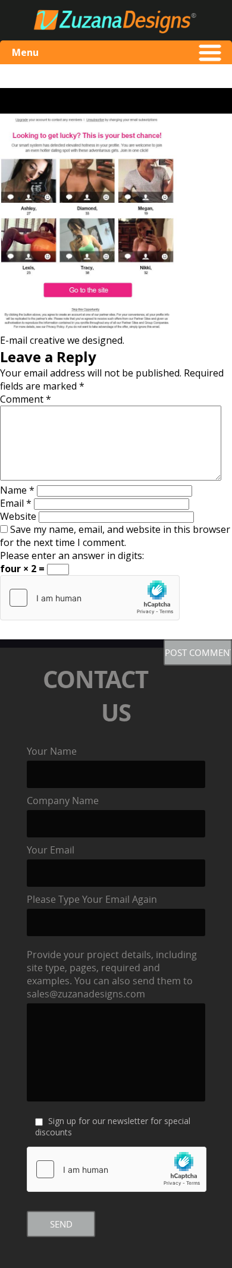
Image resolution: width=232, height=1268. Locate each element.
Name (17, 490)
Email (16, 503)
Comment (25, 399)
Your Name (52, 751)
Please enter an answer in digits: (72, 555)
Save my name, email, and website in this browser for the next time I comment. (115, 536)
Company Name (63, 800)
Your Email (50, 849)
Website (18, 516)
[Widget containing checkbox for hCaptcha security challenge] (90, 597)
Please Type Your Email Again (92, 899)
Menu (25, 52)
